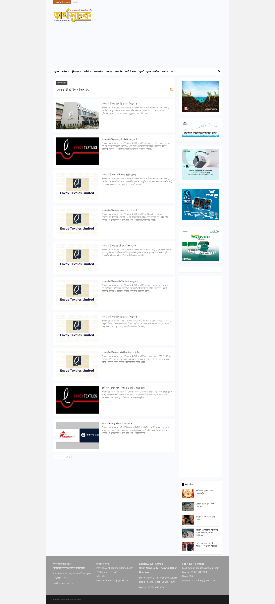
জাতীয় (64, 71)
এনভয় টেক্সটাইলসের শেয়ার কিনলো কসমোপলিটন (121, 352)
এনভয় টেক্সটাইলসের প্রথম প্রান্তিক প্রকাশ (119, 139)
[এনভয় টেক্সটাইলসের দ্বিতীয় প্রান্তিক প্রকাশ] (77, 293)
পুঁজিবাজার (75, 71)
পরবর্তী (67, 457)
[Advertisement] (139, 44)
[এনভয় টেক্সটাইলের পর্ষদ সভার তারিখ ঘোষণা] (77, 186)
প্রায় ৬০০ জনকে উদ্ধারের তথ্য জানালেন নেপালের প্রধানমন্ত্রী (207, 544)
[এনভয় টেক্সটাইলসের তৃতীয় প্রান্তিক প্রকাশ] (77, 257)
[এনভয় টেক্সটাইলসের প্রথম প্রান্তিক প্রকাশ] (77, 151)
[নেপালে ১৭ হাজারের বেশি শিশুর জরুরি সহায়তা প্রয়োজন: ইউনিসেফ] (188, 533)
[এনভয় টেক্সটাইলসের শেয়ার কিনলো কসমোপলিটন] (77, 364)
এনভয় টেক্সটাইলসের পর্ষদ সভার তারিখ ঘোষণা (119, 103)
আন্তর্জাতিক (98, 71)
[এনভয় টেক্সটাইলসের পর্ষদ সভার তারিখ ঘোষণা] (77, 222)
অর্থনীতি (86, 71)
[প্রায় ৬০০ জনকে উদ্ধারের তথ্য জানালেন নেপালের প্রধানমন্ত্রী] (188, 546)
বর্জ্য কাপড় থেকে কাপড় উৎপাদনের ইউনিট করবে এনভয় (123, 387)
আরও (164, 71)
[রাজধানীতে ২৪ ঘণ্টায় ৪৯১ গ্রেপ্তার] (188, 520)
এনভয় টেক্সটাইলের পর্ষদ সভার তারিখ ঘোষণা (119, 174)
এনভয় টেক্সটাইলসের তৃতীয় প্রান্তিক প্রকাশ (119, 245)
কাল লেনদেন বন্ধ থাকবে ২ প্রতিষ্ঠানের (117, 423)
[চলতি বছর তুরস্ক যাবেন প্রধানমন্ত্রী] (188, 493)
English (76, 2)
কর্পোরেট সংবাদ (130, 71)
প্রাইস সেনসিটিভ (152, 71)
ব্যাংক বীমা (118, 71)
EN (171, 71)
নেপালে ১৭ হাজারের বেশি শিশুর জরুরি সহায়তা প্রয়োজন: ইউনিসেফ (207, 533)
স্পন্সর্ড (141, 71)
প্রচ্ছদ (56, 71)
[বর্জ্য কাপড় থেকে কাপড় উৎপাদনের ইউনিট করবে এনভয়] (77, 400)
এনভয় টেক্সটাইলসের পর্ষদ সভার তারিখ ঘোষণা (119, 210)
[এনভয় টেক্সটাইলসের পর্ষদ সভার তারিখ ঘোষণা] (77, 115)
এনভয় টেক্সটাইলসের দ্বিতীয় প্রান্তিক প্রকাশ (120, 281)
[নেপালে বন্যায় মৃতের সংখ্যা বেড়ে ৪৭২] (188, 506)
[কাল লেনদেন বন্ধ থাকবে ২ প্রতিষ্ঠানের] (77, 435)
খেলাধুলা (109, 71)
